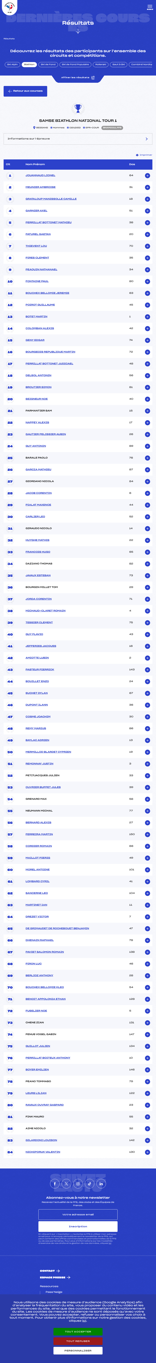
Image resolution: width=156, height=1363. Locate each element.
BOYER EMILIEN (37, 1070)
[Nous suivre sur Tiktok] (89, 1183)
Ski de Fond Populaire (75, 65)
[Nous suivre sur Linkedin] (101, 1183)
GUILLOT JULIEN (38, 1046)
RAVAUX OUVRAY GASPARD (45, 1105)
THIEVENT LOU (36, 246)
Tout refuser (78, 1341)
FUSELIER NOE (36, 1011)
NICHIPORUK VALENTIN (43, 1152)
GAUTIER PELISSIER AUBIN (46, 434)
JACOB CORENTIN (39, 493)
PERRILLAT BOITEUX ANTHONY (48, 1058)
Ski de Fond (48, 65)
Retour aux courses (28, 91)
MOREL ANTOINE (38, 870)
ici (110, 1243)
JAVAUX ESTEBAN (38, 575)
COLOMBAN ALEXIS (40, 328)
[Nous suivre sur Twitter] (66, 1183)
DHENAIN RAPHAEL (40, 940)
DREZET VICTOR (37, 917)
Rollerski (100, 65)
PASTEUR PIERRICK (40, 670)
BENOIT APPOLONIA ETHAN (46, 999)
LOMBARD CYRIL (38, 881)
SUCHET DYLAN (37, 693)
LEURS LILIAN (36, 1093)
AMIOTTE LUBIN (37, 658)
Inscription (78, 1226)
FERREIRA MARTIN (39, 834)
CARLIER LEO (35, 517)
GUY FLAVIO (34, 634)
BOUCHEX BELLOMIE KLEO (45, 987)
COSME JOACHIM (38, 717)
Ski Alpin (12, 65)
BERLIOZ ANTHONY (39, 976)
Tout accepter (78, 1332)
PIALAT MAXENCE (38, 505)
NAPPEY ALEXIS (37, 423)
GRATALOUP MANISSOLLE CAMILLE (51, 199)
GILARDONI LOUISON (41, 1140)
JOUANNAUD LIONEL (40, 175)
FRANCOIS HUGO (38, 552)
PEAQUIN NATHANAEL (41, 270)
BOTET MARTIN (36, 317)
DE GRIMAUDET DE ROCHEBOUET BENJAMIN (57, 928)
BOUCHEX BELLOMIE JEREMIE (47, 293)
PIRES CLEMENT (37, 258)
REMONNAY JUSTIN (39, 764)
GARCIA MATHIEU (38, 470)
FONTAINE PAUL (37, 281)
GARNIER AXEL (36, 211)
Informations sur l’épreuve (29, 139)
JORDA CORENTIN (39, 599)
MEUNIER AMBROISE (41, 187)
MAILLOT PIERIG (38, 858)
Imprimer (146, 155)
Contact (47, 1271)
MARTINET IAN (36, 905)
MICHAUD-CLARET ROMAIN (46, 611)
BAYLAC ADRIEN (37, 740)
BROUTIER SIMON (39, 387)
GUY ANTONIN (36, 446)
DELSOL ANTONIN (38, 375)
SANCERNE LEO (37, 893)
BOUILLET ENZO (37, 681)
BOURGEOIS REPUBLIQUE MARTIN (50, 352)
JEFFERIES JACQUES (41, 646)
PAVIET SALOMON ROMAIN (45, 952)
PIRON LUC (34, 964)
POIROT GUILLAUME (40, 305)
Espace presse (52, 1277)
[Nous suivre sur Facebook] (55, 1183)
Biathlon (29, 65)
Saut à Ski (118, 65)
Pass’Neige (54, 1292)
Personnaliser (78, 1351)
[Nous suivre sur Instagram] (78, 1183)
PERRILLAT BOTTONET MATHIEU (49, 222)
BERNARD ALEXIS (38, 823)
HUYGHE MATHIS (37, 540)
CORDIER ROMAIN (39, 846)
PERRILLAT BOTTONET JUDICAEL (49, 364)
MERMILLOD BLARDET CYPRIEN (48, 752)
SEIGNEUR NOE (37, 399)
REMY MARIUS (36, 728)
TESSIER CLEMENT (39, 623)
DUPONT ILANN (37, 705)
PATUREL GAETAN (38, 234)
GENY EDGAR (35, 340)
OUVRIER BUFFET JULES (43, 787)
